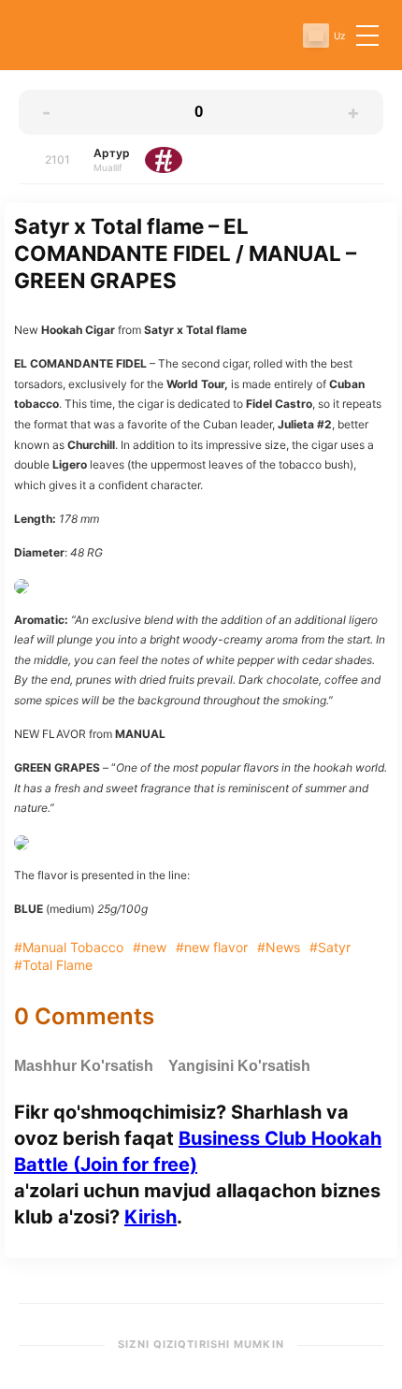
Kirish (150, 1217)
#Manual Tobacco (68, 947)
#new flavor (212, 947)
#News (278, 947)
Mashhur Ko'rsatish (83, 1066)
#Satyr (330, 947)
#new (149, 947)
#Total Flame (53, 965)
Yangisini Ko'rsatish (239, 1066)
